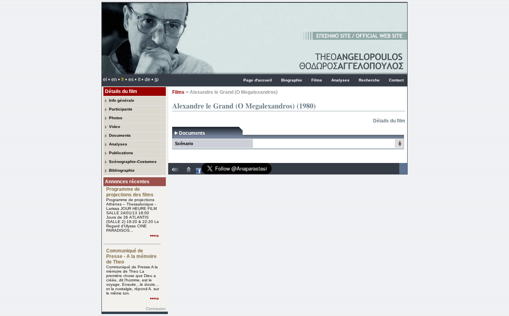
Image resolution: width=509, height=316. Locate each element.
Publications (121, 153)
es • (132, 79)
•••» (154, 236)
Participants (120, 109)
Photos (115, 118)
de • (149, 79)
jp (157, 79)
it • (140, 79)
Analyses (340, 80)
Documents (120, 135)
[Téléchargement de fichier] (399, 145)
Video (114, 126)
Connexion (156, 308)
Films (316, 80)
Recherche (369, 80)
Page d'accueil (257, 80)
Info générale (121, 100)
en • (115, 79)
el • (106, 79)
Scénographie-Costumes (133, 161)
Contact (396, 80)
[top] (189, 172)
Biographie (291, 80)
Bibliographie (122, 170)
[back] (176, 172)
